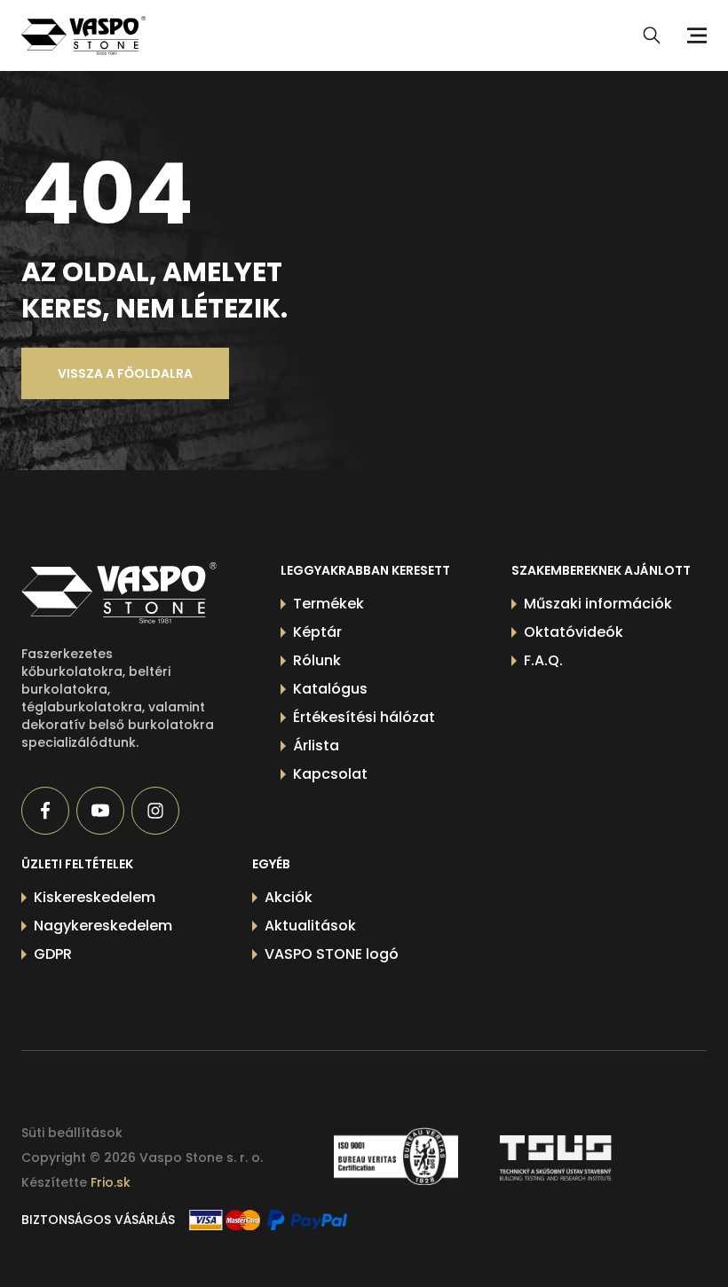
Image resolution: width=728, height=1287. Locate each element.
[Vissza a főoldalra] (119, 593)
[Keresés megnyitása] (652, 35)
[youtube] (100, 811)
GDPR (53, 954)
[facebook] (45, 811)
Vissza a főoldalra (125, 373)
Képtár (317, 632)
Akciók (289, 897)
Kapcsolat (330, 774)
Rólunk (317, 660)
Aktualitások (310, 925)
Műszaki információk (598, 603)
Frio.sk (111, 1182)
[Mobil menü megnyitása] (694, 35)
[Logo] (83, 35)
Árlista (316, 745)
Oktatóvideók (573, 632)
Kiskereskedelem (94, 897)
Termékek (328, 603)
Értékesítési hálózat (364, 717)
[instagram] (155, 811)
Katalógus (330, 689)
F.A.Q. (543, 660)
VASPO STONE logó (332, 954)
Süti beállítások (72, 1133)
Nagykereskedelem (103, 925)
